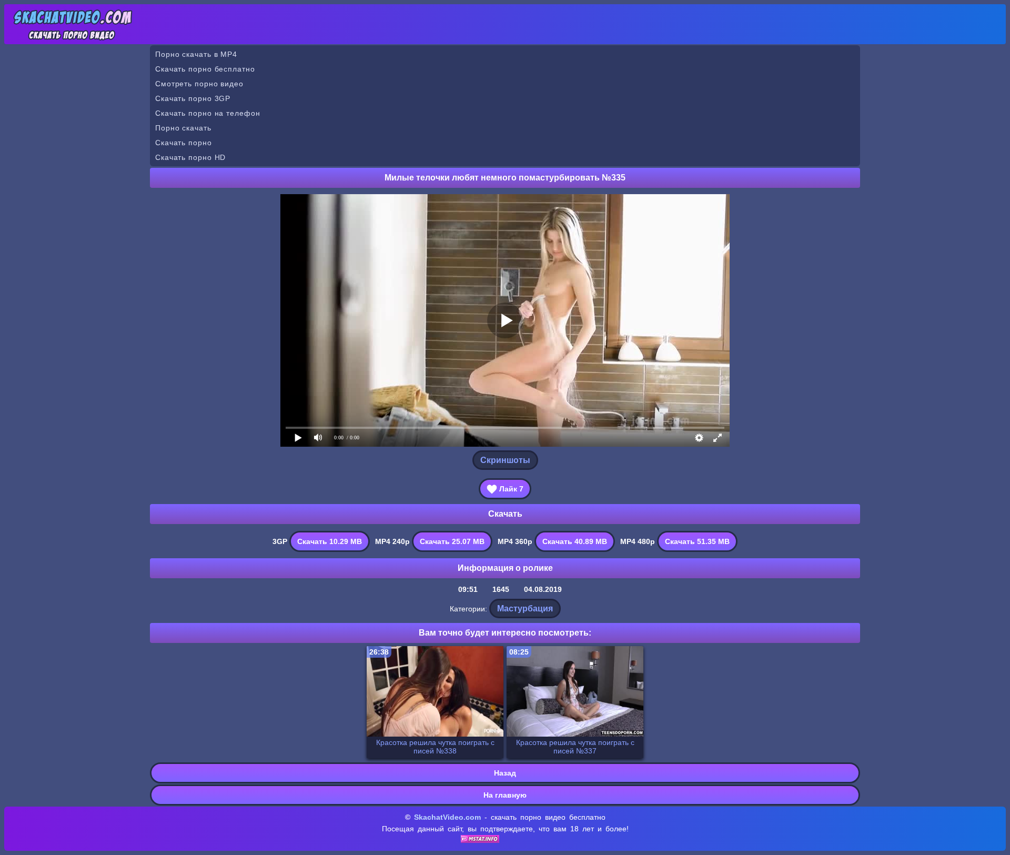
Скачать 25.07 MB (452, 541)
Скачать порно (183, 142)
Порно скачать (183, 128)
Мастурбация (525, 608)
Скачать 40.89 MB (574, 541)
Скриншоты (505, 460)
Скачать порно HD (190, 157)
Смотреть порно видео (199, 83)
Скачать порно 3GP (192, 98)
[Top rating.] (480, 840)
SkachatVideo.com (447, 817)
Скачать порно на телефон (207, 113)
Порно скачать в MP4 (196, 54)
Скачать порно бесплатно (205, 69)
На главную (505, 795)
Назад (505, 773)
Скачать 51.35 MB (697, 541)
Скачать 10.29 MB (329, 541)
